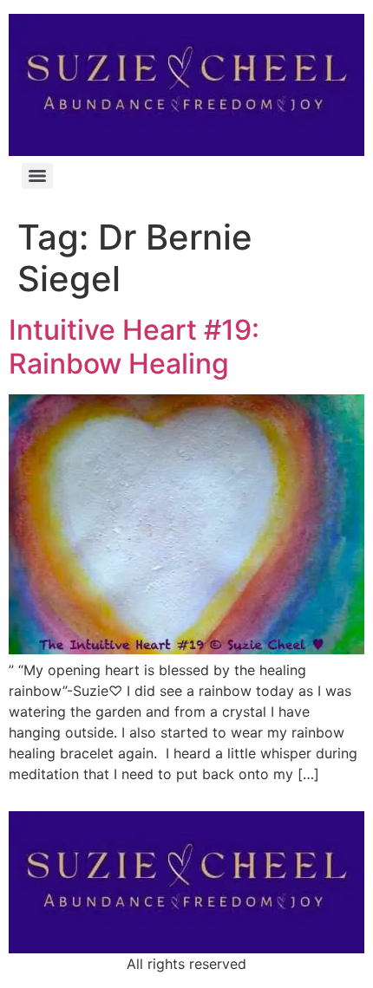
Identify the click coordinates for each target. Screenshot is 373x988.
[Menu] (37, 176)
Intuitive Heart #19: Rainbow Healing (134, 346)
